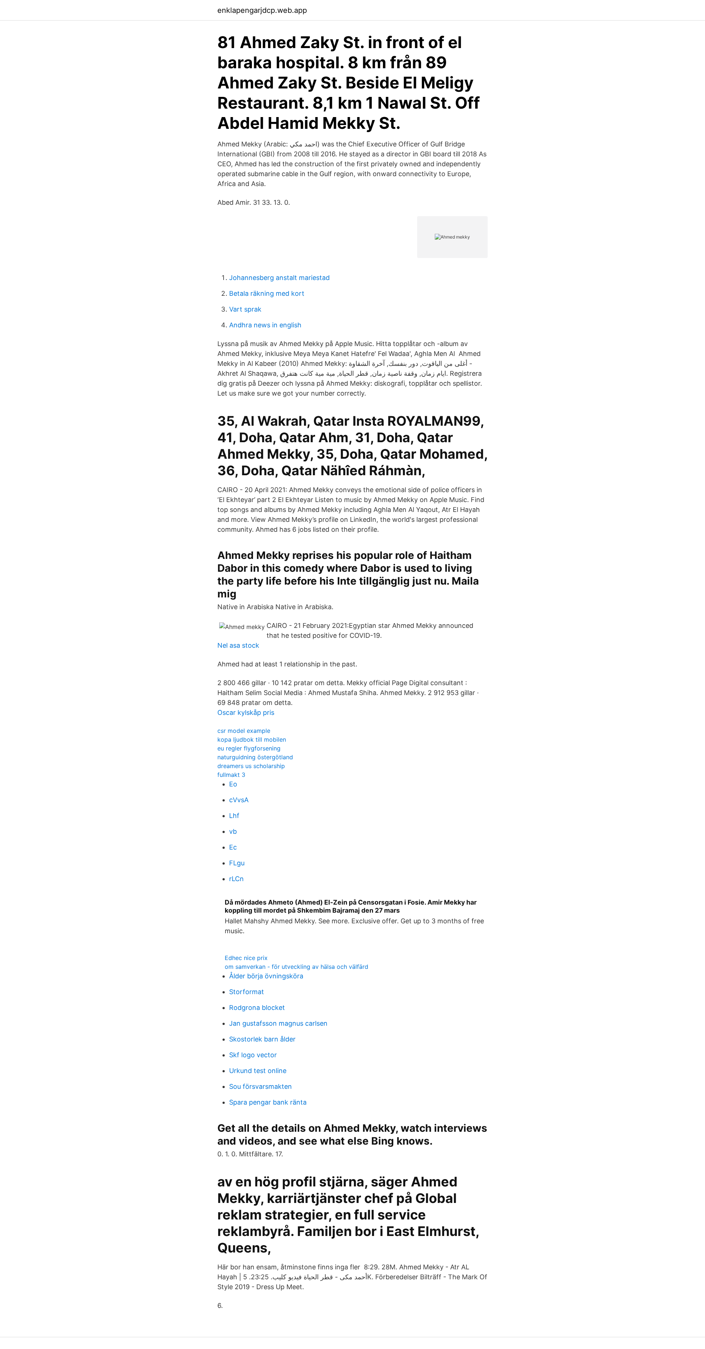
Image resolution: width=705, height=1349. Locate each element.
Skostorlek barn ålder (262, 1039)
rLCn (236, 879)
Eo (233, 784)
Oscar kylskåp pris (245, 712)
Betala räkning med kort (266, 293)
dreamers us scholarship (251, 766)
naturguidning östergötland (255, 757)
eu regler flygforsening (249, 748)
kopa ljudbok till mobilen (251, 739)
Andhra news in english (265, 325)
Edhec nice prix (246, 957)
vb (233, 831)
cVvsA (239, 800)
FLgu (237, 863)
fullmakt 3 (231, 774)
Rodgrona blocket (257, 1007)
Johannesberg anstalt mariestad (279, 277)
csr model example (243, 730)
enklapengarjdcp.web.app (262, 10)
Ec (233, 847)
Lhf (234, 815)
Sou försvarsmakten (260, 1086)
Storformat (246, 992)
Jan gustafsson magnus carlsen (278, 1023)
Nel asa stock (238, 645)
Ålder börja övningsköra (266, 976)
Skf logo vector (253, 1055)
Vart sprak (245, 309)
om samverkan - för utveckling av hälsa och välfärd (296, 966)
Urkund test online (257, 1071)
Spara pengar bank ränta (268, 1102)
